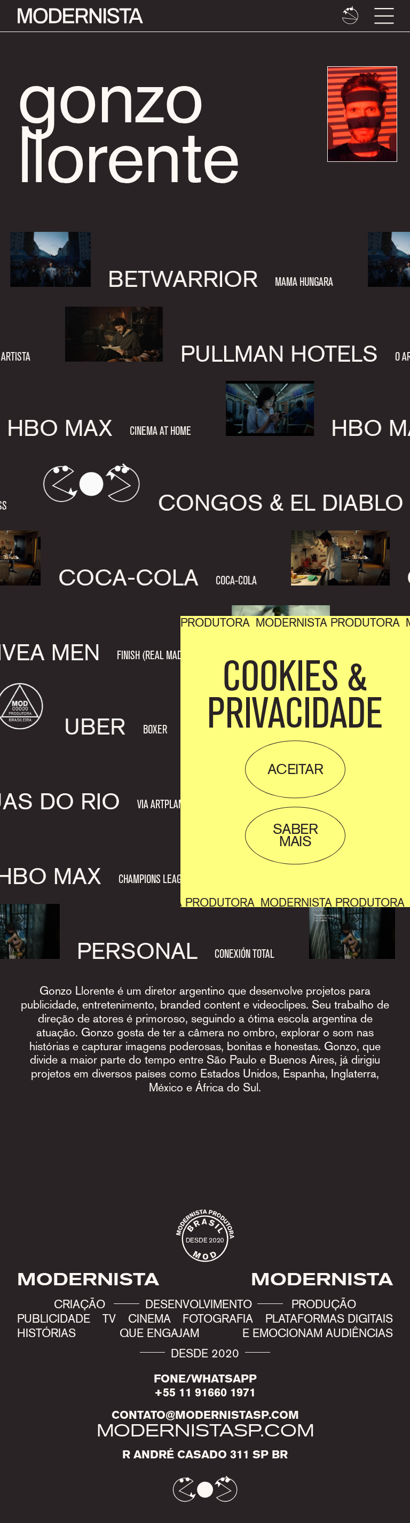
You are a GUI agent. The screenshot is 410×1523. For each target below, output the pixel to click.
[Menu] (384, 16)
